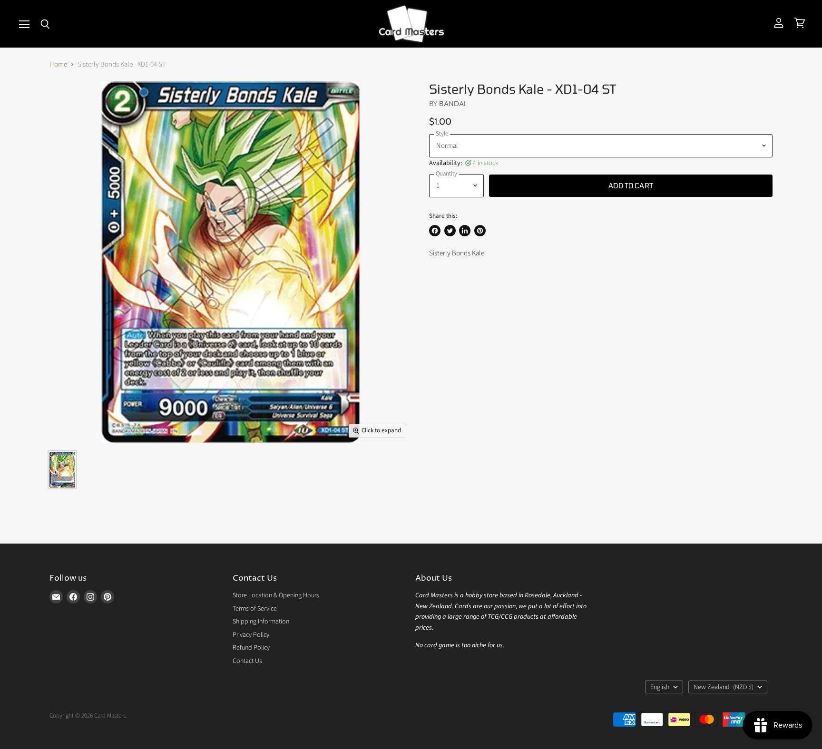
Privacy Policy (251, 635)
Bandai (452, 103)
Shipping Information (261, 621)
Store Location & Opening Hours (276, 595)
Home (58, 64)
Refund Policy (251, 647)
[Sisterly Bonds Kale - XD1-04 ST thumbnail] (62, 469)
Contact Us (247, 661)
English (659, 687)
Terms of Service (255, 608)
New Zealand (724, 687)
